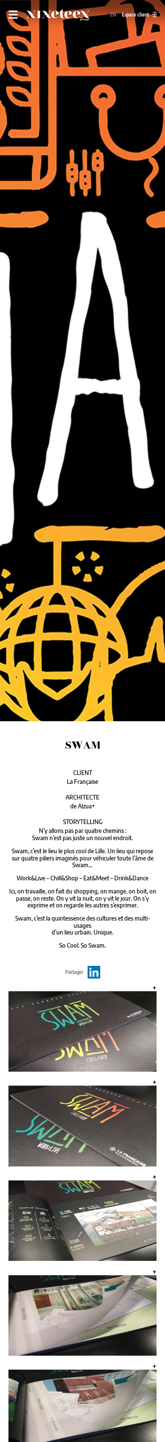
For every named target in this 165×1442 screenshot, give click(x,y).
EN (114, 14)
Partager (74, 972)
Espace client (136, 14)
